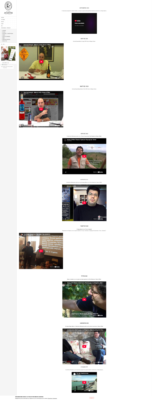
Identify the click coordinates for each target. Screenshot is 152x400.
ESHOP (2, 23)
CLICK (8, 53)
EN (1, 44)
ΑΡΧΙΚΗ (2, 17)
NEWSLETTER (4, 40)
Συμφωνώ (92, 397)
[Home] (8, 14)
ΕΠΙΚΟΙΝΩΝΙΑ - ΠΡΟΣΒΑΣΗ (5, 27)
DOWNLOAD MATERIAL (6, 39)
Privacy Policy (5, 67)
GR (3, 44)
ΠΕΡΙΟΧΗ (3, 32)
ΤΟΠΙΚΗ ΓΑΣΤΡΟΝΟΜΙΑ (6, 36)
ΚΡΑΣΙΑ (2, 21)
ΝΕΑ (2, 25)
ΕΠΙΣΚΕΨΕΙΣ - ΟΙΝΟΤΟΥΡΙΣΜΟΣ (7, 33)
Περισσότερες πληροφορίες (52, 398)
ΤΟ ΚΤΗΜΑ (3, 19)
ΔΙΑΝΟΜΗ (4, 30)
